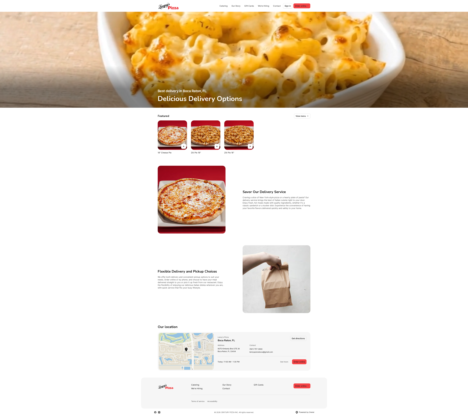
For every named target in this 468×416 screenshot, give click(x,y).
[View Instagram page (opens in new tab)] (159, 412)
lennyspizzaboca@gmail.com (261, 352)
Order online (299, 362)
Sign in (288, 6)
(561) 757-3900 (255, 349)
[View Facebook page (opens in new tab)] (155, 412)
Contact (277, 6)
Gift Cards (249, 6)
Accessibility (212, 401)
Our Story (235, 6)
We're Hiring (263, 6)
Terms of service (197, 401)
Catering (224, 6)
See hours (284, 362)
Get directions (298, 338)
